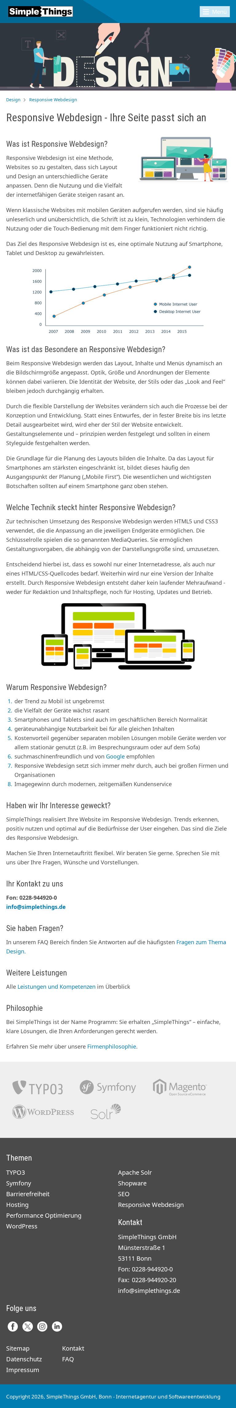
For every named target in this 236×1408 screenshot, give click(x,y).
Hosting (17, 1204)
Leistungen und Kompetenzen (57, 986)
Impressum (22, 1370)
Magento (180, 1087)
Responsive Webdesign (151, 1204)
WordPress (21, 1226)
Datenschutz (24, 1359)
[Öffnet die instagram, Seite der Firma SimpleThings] (42, 1326)
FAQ (68, 1359)
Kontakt (73, 1348)
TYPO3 (37, 1087)
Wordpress (43, 1111)
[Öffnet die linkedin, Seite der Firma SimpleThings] (57, 1326)
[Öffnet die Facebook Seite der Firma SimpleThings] (13, 1326)
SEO (124, 1194)
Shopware (132, 1183)
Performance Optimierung (43, 1215)
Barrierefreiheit (27, 1194)
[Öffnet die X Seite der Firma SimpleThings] (27, 1326)
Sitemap (18, 1348)
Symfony (108, 1087)
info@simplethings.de (36, 906)
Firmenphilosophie (111, 1046)
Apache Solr (106, 1111)
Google (115, 756)
